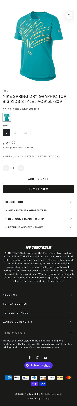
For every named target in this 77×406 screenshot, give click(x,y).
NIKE (5, 91)
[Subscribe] (72, 333)
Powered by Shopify (38, 398)
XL (27, 133)
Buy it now (38, 189)
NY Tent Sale (32, 394)
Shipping (7, 147)
